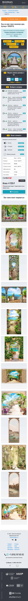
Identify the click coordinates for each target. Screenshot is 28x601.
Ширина (8, 76)
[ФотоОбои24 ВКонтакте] (13, 540)
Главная (10, 544)
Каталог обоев (14, 19)
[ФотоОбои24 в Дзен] (15, 540)
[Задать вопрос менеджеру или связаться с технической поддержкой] (5, 7)
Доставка (10, 547)
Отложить (22, 180)
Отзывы (16, 544)
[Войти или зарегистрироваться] (23, 7)
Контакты (16, 549)
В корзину (15, 192)
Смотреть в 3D (14, 46)
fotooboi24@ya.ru (14, 537)
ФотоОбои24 (7, 2)
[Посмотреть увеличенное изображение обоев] (22, 44)
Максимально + (12, 44)
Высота (16, 76)
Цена (15, 546)
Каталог (10, 546)
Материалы (10, 549)
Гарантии (16, 547)
